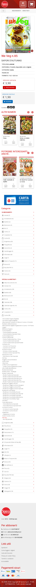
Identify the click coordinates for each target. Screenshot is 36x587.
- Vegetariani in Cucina (8, 414)
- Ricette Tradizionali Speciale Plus (11, 380)
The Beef (4, 400)
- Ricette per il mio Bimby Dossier (11, 392)
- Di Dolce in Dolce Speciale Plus (11, 353)
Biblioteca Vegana (7, 329)
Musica (7, 264)
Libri (6, 452)
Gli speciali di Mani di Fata (12, 442)
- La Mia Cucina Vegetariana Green (12, 366)
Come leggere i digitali (8, 550)
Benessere (8, 225)
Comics (7, 231)
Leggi (6, 258)
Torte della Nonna (7, 402)
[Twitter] (11, 107)
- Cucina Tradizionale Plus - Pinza (11, 339)
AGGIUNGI (9, 101)
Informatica (8, 254)
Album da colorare (10, 282)
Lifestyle (7, 455)
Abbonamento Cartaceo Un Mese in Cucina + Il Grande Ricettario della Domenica (17, 323)
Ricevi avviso (10, 87)
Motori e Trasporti (10, 261)
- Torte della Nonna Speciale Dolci (11, 405)
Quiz (6, 471)
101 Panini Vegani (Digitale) (9, 320)
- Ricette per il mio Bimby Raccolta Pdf (12, 394)
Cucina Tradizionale (7, 337)
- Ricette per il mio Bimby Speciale (11, 395)
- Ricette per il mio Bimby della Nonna (12, 397)
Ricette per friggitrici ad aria (10, 383)
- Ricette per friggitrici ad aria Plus (11, 387)
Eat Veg (4, 358)
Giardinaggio (8, 251)
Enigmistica (8, 241)
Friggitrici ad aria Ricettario (9, 359)
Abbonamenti (16, 10)
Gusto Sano (5, 361)
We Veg (4, 417)
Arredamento (8, 218)
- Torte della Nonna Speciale (10, 404)
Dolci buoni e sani (7, 354)
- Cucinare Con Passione (9, 346)
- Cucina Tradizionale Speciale (10, 341)
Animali (7, 215)
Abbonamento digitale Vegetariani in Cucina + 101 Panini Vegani (18, 326)
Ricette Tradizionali (7, 373)
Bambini (7, 222)
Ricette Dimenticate (7, 370)
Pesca (6, 468)
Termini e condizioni (7, 558)
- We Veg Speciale (7, 419)
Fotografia (8, 245)
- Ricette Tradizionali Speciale (10, 375)
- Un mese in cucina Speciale (10, 409)
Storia (6, 274)
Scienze (7, 271)
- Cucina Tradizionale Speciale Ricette (12, 342)
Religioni (7, 478)
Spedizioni (4, 547)
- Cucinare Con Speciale (9, 348)
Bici (6, 228)
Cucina (12, 70)
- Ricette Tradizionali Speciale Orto (11, 376)
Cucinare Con (6, 344)
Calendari (8, 302)
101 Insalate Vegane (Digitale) (10, 319)
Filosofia (7, 426)
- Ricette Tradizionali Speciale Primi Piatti (13, 382)
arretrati (11, 64)
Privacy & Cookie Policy (8, 556)
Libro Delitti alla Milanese (9, 368)
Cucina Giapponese (7, 336)
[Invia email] (14, 107)
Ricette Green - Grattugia (9, 371)
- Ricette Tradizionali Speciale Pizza (12, 378)
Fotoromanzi (8, 432)
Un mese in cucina (7, 407)
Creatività (8, 235)
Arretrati (26, 10)
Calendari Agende (10, 305)
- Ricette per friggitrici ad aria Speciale (12, 388)
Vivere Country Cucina (8, 416)
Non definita (8, 465)
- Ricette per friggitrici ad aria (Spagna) (12, 385)
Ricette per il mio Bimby (8, 390)
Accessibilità (5, 561)
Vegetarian (5, 412)
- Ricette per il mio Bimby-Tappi (10, 399)
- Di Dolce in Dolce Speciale (9, 351)
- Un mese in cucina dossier (10, 411)
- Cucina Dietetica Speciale (9, 332)
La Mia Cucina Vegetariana (9, 365)
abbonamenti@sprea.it (14, 532)
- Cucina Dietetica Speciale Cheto (11, 334)
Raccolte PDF (8, 267)
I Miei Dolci (5, 363)
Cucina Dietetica (6, 330)
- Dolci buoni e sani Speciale (10, 356)
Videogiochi (8, 491)
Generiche (8, 248)
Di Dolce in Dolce (7, 349)
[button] (31, 5)
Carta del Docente (6, 553)
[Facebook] (8, 107)
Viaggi (7, 488)
